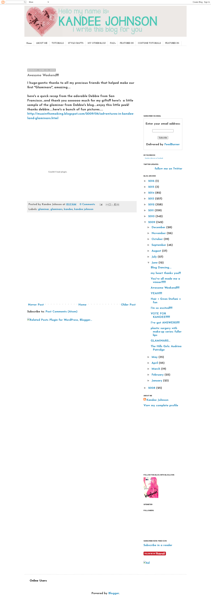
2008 (152, 388)
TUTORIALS (58, 43)
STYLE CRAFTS (75, 43)
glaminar (43, 209)
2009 (152, 222)
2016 (151, 181)
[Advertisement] (81, 56)
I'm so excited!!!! (161, 308)
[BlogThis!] (109, 204)
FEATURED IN (127, 43)
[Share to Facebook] (115, 204)
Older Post (128, 304)
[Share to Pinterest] (118, 204)
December (159, 227)
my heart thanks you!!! (166, 273)
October (158, 239)
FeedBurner (172, 144)
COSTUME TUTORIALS (149, 43)
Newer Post (36, 304)
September (159, 245)
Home (29, 43)
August (157, 251)
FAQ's (113, 43)
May (155, 357)
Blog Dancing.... (161, 267)
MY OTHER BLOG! (97, 43)
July (155, 256)
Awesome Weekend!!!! (165, 287)
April (155, 363)
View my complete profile (161, 405)
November (159, 233)
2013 (151, 198)
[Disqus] (81, 259)
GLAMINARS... (160, 340)
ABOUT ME (41, 43)
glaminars (56, 209)
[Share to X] (112, 204)
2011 (151, 210)
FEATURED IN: (172, 43)
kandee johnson (83, 209)
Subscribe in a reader (158, 545)
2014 (151, 192)
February (158, 374)
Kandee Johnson (157, 400)
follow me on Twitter (168, 168)
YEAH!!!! (156, 293)
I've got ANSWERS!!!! (165, 322)
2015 (151, 187)
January (157, 380)
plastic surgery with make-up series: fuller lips (166, 332)
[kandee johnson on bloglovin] (151, 497)
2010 (152, 216)
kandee (68, 209)
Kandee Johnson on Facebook (154, 158)
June (155, 262)
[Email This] (107, 204)
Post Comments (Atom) (61, 311)
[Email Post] (100, 204)
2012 (151, 204)
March (156, 369)
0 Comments (87, 204)
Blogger (113, 593)
